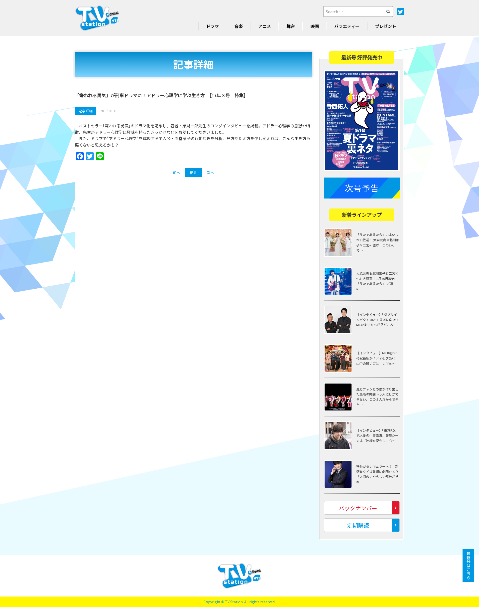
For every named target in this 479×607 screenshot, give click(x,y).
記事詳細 (86, 110)
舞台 (290, 26)
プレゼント (385, 26)
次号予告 (362, 188)
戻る (193, 172)
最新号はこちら (469, 566)
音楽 (238, 26)
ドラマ (212, 26)
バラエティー (346, 26)
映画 (314, 26)
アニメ (264, 26)
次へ (210, 172)
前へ (176, 172)
